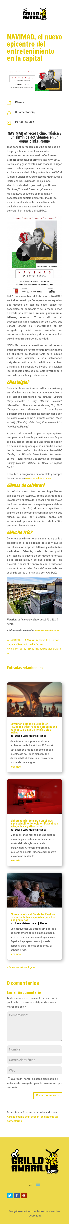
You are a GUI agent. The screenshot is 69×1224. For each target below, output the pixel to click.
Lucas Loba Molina (26, 735)
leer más (15, 766)
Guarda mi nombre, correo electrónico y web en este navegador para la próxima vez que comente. (34, 1083)
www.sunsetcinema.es (38, 478)
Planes (19, 102)
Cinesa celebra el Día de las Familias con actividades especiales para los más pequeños (32, 917)
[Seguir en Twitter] (10, 1195)
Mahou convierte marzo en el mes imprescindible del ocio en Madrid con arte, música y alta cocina (34, 823)
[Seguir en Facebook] (17, 1195)
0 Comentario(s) (25, 112)
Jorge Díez (27, 122)
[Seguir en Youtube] (24, 1195)
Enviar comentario (47, 1095)
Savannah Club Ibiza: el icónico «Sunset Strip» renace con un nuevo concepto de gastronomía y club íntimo (33, 728)
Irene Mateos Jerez (26, 923)
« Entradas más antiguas (21, 967)
